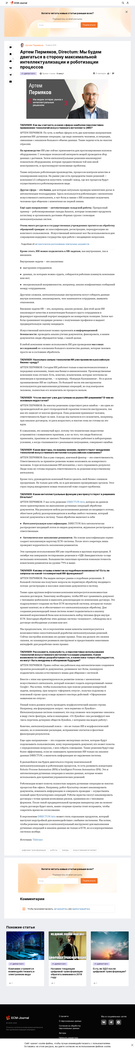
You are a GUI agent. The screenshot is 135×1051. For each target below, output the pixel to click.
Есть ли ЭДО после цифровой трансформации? (109, 970)
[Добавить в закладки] (10, 54)
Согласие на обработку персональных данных (70, 1027)
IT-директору (28, 74)
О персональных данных (70, 1021)
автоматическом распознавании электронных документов (62, 244)
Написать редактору (68, 1038)
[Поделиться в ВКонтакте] (10, 68)
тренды (65, 850)
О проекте (63, 1016)
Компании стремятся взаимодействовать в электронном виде (21, 971)
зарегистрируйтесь (81, 909)
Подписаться (89, 25)
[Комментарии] (10, 47)
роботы (53, 850)
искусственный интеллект (85, 850)
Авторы (62, 1033)
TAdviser (38, 839)
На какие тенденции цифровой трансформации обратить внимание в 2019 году (67, 973)
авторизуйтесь (61, 909)
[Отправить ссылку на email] (10, 81)
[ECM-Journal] (17, 1017)
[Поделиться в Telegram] (10, 74)
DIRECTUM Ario (76, 501)
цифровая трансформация (34, 850)
